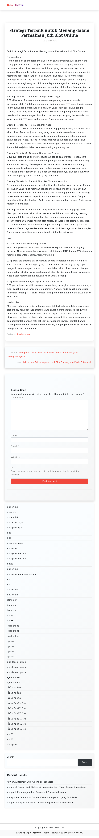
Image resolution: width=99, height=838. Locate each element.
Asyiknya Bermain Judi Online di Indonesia (30, 782)
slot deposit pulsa (16, 662)
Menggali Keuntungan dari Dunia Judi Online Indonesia (36, 792)
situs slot (12, 512)
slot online (12, 507)
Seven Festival (15, 5)
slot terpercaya (15, 522)
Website (15, 457)
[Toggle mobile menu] (89, 5)
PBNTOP (59, 827)
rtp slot (10, 641)
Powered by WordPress (29, 832)
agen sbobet (13, 677)
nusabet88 (12, 517)
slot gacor (12, 548)
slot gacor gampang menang (22, 574)
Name (15, 435)
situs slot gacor (15, 543)
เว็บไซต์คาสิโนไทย (17, 703)
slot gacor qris (14, 527)
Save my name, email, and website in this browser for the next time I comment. (46, 473)
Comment (17, 397)
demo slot (12, 600)
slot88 (10, 564)
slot (9, 533)
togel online (13, 626)
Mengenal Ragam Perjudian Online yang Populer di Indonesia (40, 802)
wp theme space (73, 832)
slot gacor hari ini (16, 553)
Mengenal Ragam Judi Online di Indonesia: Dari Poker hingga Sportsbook (46, 787)
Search (10, 757)
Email (15, 446)
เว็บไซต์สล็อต (14, 687)
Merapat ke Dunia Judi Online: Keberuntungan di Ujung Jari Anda (42, 797)
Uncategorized (23, 334)
